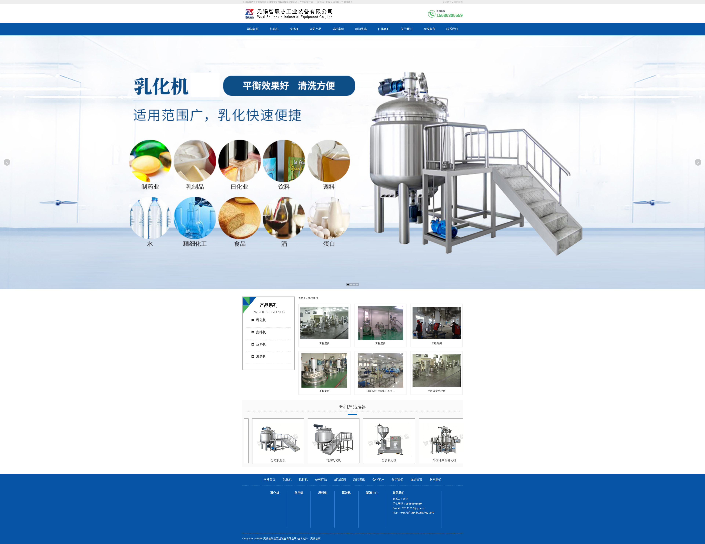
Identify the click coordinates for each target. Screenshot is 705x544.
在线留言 (429, 28)
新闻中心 (372, 492)
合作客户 (384, 28)
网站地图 (458, 2)
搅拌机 (294, 28)
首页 (300, 298)
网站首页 (253, 28)
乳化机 (274, 28)
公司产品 (315, 28)
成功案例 (338, 28)
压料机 (261, 344)
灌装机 (261, 356)
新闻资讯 (361, 28)
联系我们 (452, 28)
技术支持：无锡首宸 (309, 538)
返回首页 (447, 2)
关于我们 (407, 28)
